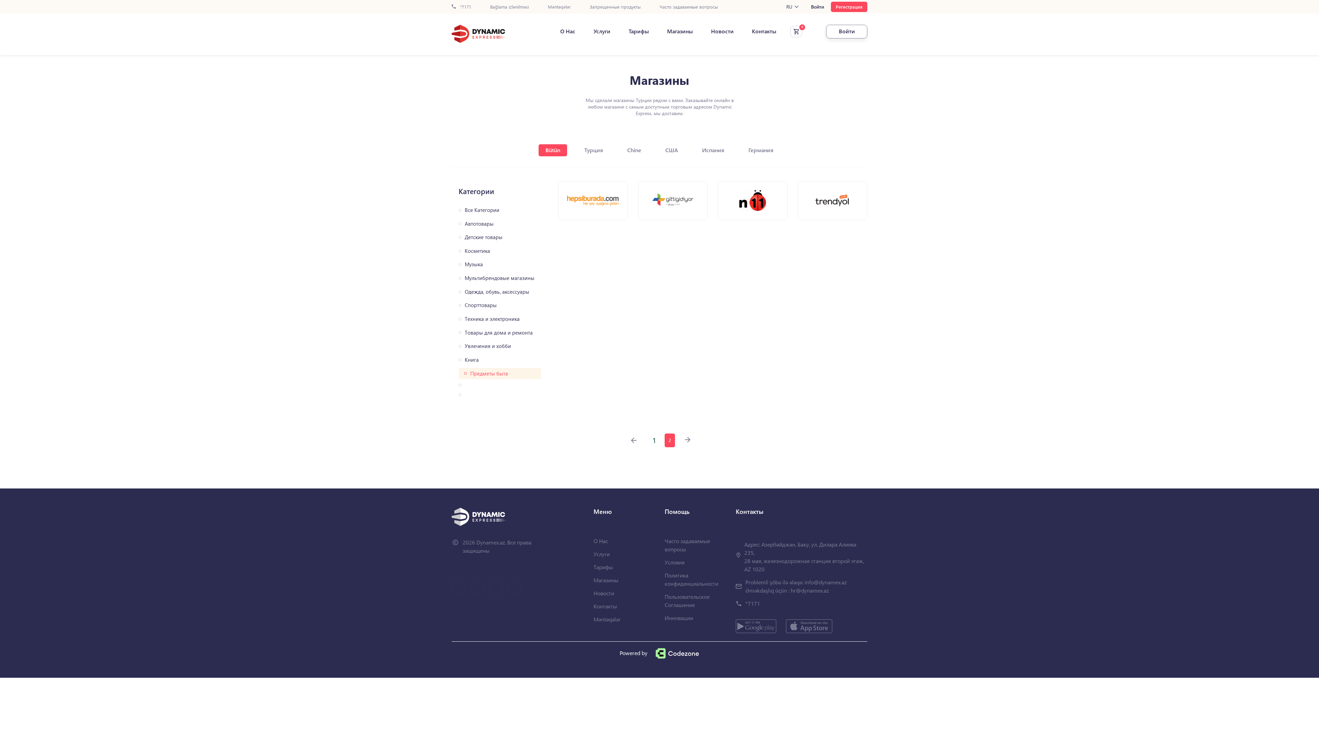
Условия (675, 562)
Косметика (477, 251)
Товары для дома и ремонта (499, 332)
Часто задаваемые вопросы (689, 7)
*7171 (465, 7)
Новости (722, 31)
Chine (634, 150)
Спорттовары (481, 305)
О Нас (567, 31)
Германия (761, 150)
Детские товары (484, 237)
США (671, 150)
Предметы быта (489, 373)
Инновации (679, 617)
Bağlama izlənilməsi (509, 7)
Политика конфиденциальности (691, 579)
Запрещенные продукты (615, 7)
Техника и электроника (492, 319)
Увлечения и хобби (488, 346)
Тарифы (639, 31)
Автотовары (479, 224)
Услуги (602, 31)
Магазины (680, 31)
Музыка (474, 264)
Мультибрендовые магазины (499, 278)
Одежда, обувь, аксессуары (497, 292)
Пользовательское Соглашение (687, 600)
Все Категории (482, 210)
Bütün (552, 150)
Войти (817, 7)
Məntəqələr (559, 7)
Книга (472, 360)
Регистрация (849, 7)
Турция (593, 150)
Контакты (764, 31)
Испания (713, 150)
